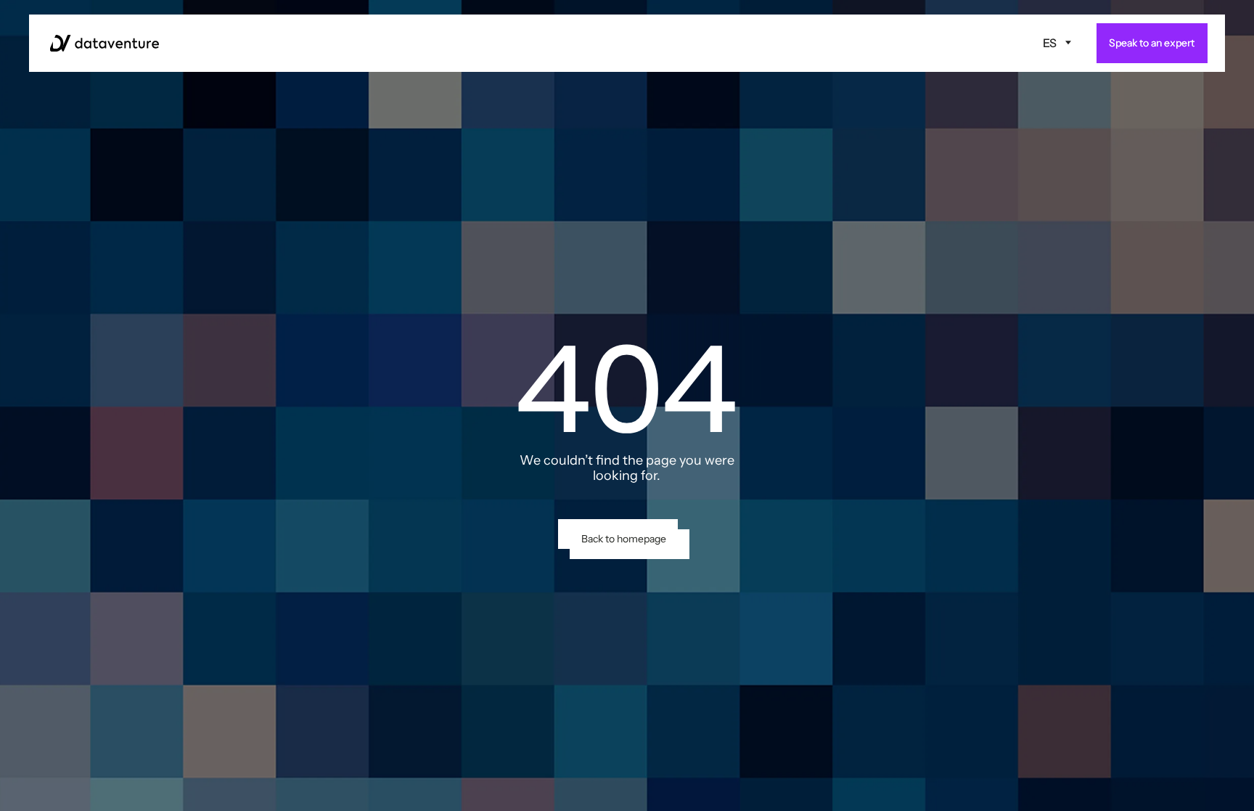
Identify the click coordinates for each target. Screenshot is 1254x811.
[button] (1057, 43)
